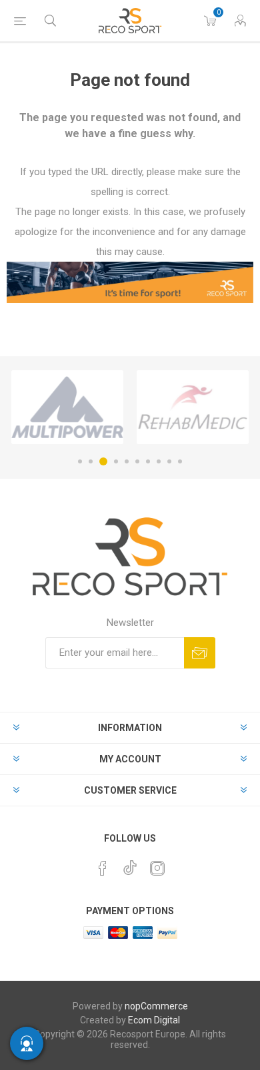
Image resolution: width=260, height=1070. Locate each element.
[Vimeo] (130, 864)
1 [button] (80, 461)
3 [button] (103, 461)
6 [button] (137, 461)
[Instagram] (157, 868)
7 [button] (148, 461)
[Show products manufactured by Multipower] (67, 407)
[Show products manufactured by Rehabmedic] (193, 407)
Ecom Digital (154, 1020)
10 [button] (180, 461)
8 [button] (159, 461)
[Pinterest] (102, 868)
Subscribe (199, 653)
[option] (67, 407)
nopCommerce (156, 1006)
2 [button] (91, 461)
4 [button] (116, 461)
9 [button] (169, 461)
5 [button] (127, 461)
